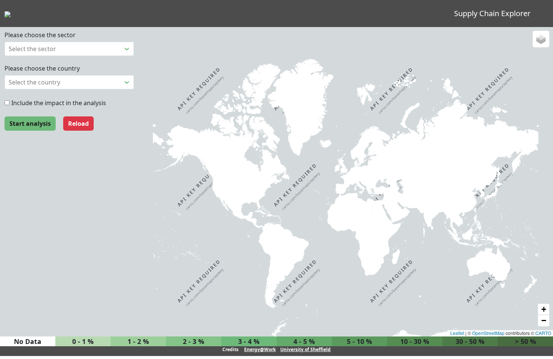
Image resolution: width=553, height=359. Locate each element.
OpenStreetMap (488, 333)
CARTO (543, 333)
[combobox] (9, 48)
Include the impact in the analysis (58, 103)
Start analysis (30, 123)
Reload (78, 123)
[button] (541, 39)
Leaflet (456, 333)
